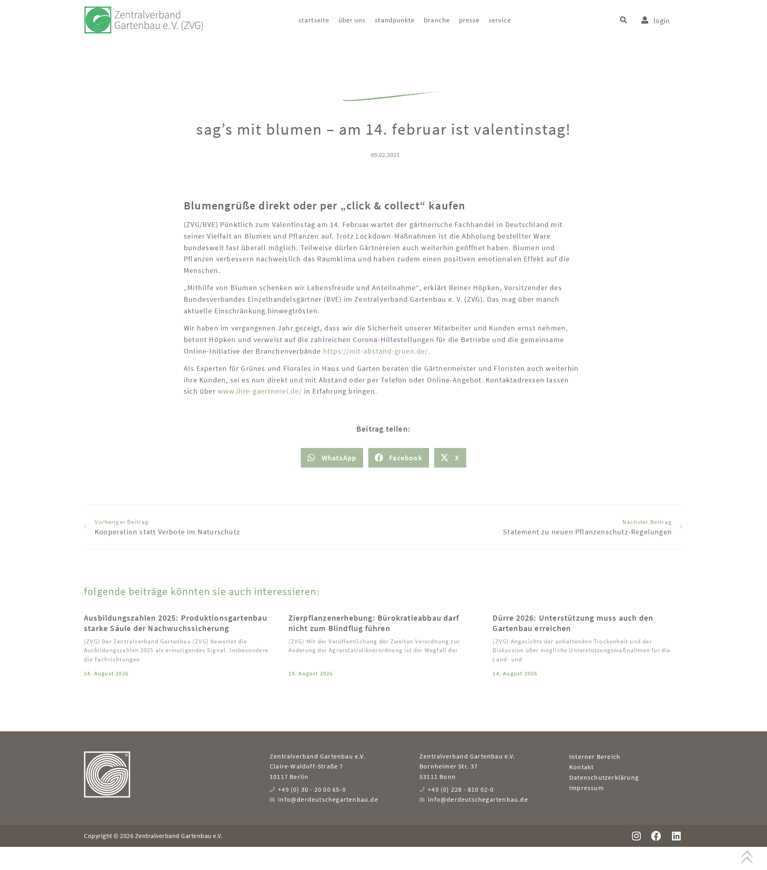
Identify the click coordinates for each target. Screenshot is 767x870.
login (662, 20)
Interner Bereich (594, 757)
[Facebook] (656, 836)
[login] (644, 20)
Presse (469, 20)
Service (500, 20)
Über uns (352, 20)
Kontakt (581, 767)
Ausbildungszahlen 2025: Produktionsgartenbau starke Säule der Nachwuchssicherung (175, 623)
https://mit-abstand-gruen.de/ (375, 351)
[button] (623, 20)
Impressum (586, 788)
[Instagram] (636, 836)
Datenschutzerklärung (604, 777)
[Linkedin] (676, 836)
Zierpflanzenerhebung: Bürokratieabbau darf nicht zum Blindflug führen (373, 623)
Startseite (313, 20)
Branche (437, 20)
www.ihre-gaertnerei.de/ (261, 391)
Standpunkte (395, 20)
